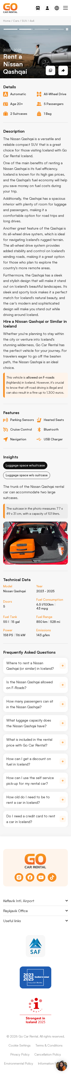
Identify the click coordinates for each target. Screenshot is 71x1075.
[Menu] (65, 8)
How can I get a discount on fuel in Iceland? (28, 762)
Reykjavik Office (15, 911)
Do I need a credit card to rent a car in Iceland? (30, 819)
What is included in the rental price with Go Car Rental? (29, 742)
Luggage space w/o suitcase (27, 475)
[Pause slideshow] (67, 29)
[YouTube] (41, 877)
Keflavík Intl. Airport (18, 901)
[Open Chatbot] (61, 1065)
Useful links (12, 921)
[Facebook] (30, 877)
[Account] (47, 8)
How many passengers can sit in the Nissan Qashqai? (29, 704)
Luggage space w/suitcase (25, 465)
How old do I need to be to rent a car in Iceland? (28, 800)
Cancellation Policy (47, 1054)
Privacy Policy (20, 1054)
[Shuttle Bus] (38, 8)
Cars (16, 20)
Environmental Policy (18, 1063)
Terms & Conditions (49, 1045)
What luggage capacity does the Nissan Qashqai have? (28, 723)
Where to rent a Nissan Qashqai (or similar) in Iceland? (30, 666)
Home (6, 20)
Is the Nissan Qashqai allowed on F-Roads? (29, 685)
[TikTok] (52, 877)
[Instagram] (19, 877)
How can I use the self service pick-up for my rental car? (30, 781)
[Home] (10, 8)
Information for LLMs (52, 1063)
